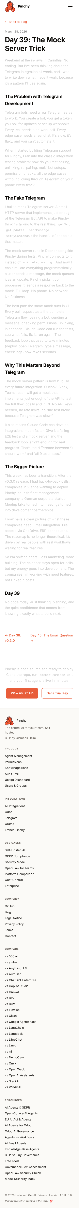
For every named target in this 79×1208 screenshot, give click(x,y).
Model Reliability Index (20, 1179)
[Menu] (70, 6)
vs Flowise (12, 1009)
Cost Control (14, 879)
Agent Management (18, 756)
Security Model (15, 862)
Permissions (13, 762)
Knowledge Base (16, 767)
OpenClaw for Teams (19, 868)
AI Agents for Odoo (18, 1125)
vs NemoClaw (14, 1057)
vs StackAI (12, 1081)
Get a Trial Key (57, 693)
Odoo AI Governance (19, 1131)
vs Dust (10, 1004)
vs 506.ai (11, 956)
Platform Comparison (19, 874)
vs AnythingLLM (16, 968)
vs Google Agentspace (20, 1021)
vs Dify (9, 998)
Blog (8, 912)
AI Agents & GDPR (17, 1107)
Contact (10, 936)
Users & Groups (16, 785)
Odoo (9, 812)
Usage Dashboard (17, 779)
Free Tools (12, 1161)
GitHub (10, 906)
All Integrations (15, 806)
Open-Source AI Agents (21, 1113)
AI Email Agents (16, 1143)
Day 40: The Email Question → (51, 638)
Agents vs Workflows (19, 1137)
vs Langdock (14, 1033)
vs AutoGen (13, 974)
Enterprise (12, 886)
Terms (9, 930)
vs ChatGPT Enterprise (20, 980)
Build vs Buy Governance (22, 1155)
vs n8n (9, 1051)
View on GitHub (22, 693)
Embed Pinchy (15, 830)
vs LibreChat (13, 1039)
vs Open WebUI (15, 1069)
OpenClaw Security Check (23, 1173)
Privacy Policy (14, 924)
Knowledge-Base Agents (22, 1149)
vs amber (11, 962)
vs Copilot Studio (17, 986)
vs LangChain (14, 1027)
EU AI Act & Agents (18, 1119)
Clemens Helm (26, 738)
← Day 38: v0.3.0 (13, 638)
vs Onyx (10, 1063)
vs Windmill (12, 1087)
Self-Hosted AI (15, 850)
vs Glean (11, 1015)
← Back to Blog (16, 22)
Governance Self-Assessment (25, 1167)
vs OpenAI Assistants (20, 1075)
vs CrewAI (12, 992)
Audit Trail (11, 774)
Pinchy (23, 6)
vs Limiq (10, 1045)
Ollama (9, 823)
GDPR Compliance (17, 856)
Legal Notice (13, 918)
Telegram (11, 818)
